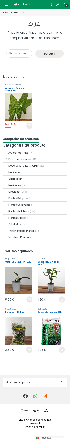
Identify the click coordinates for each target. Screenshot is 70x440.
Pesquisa (49, 53)
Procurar (50, 4)
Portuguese (45, 437)
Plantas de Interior (14, 84)
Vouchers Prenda (18, 237)
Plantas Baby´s (16, 198)
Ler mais (29, 350)
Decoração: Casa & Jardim (23, 165)
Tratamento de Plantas (21, 230)
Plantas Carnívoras (19, 204)
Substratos (14, 224)
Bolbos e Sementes (19, 159)
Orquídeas (14, 191)
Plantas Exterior (17, 217)
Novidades (14, 185)
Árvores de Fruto (18, 152)
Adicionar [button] (27, 126)
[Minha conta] (58, 4)
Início (6, 12)
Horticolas (14, 172)
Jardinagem (15, 178)
